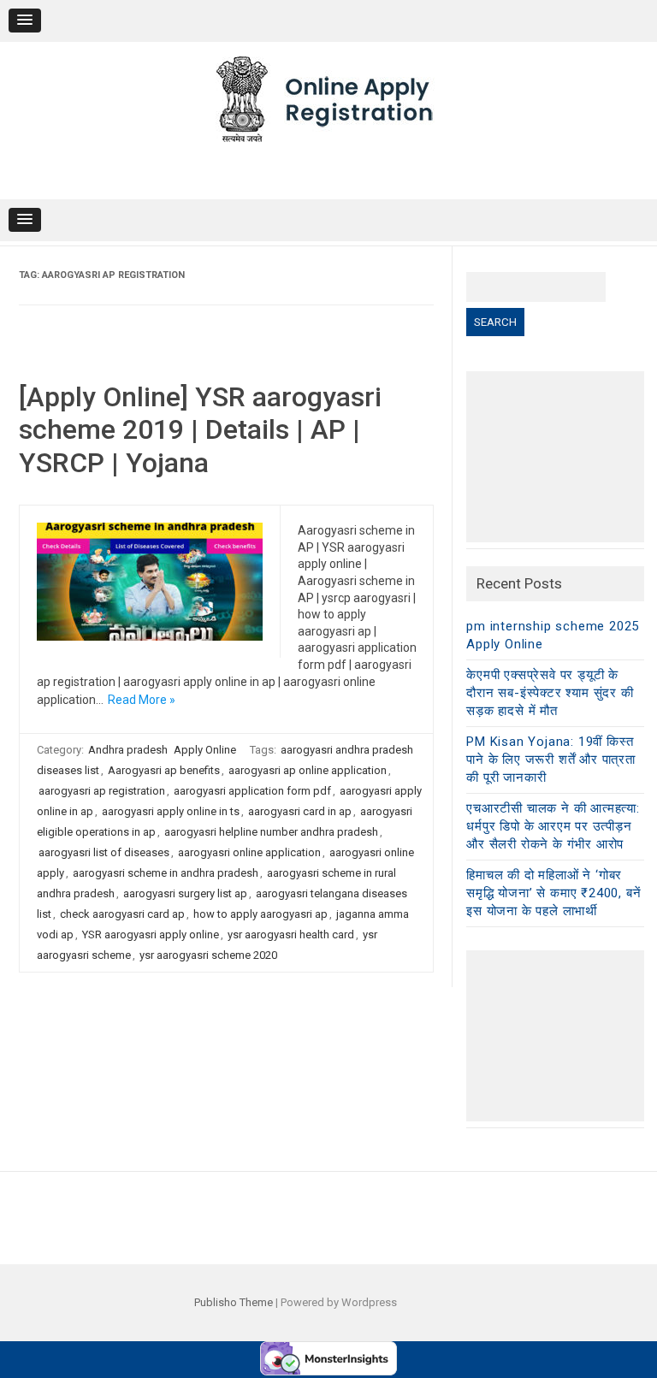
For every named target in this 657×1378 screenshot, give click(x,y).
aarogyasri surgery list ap (185, 893)
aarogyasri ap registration (101, 790)
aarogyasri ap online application (307, 770)
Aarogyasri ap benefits (164, 770)
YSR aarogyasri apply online (150, 934)
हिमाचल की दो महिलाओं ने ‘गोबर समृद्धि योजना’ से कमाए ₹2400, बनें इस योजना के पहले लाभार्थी (553, 893)
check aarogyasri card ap (122, 914)
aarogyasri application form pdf (252, 790)
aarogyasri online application (249, 852)
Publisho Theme (233, 1302)
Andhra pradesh (128, 749)
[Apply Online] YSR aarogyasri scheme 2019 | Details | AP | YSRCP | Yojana (200, 430)
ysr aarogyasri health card (291, 934)
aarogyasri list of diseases (103, 852)
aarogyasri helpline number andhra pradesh (271, 831)
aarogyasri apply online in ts (171, 811)
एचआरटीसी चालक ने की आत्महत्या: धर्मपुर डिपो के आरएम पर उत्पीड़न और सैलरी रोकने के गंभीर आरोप (553, 826)
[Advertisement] (554, 456)
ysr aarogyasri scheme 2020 (208, 955)
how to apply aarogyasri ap (260, 914)
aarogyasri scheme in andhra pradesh (165, 872)
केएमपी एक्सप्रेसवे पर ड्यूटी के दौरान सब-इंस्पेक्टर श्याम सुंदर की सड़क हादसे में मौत (549, 693)
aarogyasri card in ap (300, 811)
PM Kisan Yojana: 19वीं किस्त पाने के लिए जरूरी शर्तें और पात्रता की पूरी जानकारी (551, 759)
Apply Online (205, 749)
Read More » (141, 700)
